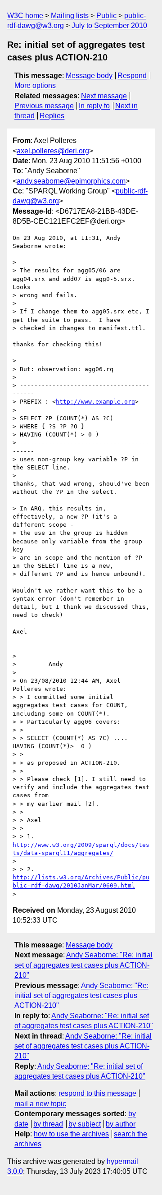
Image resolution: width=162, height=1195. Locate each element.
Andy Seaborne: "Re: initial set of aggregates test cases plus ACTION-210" (83, 965)
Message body (89, 75)
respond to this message (97, 1093)
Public (106, 15)
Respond (132, 75)
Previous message (44, 106)
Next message (104, 96)
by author (120, 1124)
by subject (84, 1124)
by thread (48, 1124)
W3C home (25, 15)
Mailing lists (70, 15)
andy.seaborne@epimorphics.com (71, 181)
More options (35, 85)
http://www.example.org (95, 401)
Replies (52, 116)
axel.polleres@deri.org (53, 151)
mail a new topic (40, 1104)
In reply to (94, 106)
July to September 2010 (109, 25)
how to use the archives (71, 1134)
